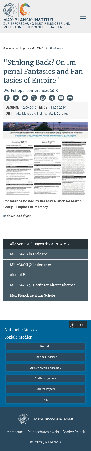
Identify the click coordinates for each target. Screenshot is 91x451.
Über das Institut (45, 356)
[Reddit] (24, 97)
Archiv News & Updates (45, 367)
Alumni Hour (20, 275)
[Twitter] (33, 97)
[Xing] (52, 97)
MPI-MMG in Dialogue (28, 254)
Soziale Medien (18, 337)
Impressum (14, 432)
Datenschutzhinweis (43, 432)
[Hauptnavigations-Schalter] (83, 16)
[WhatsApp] (43, 97)
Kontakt (45, 346)
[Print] (70, 97)
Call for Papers (45, 389)
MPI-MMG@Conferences (31, 264)
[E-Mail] (61, 97)
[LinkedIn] (15, 97)
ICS (45, 399)
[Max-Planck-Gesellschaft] (26, 419)
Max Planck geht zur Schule (32, 295)
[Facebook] (6, 97)
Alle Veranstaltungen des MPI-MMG (39, 244)
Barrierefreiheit (74, 432)
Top (81, 325)
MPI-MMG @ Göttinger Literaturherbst (42, 285)
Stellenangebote (45, 378)
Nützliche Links (19, 330)
